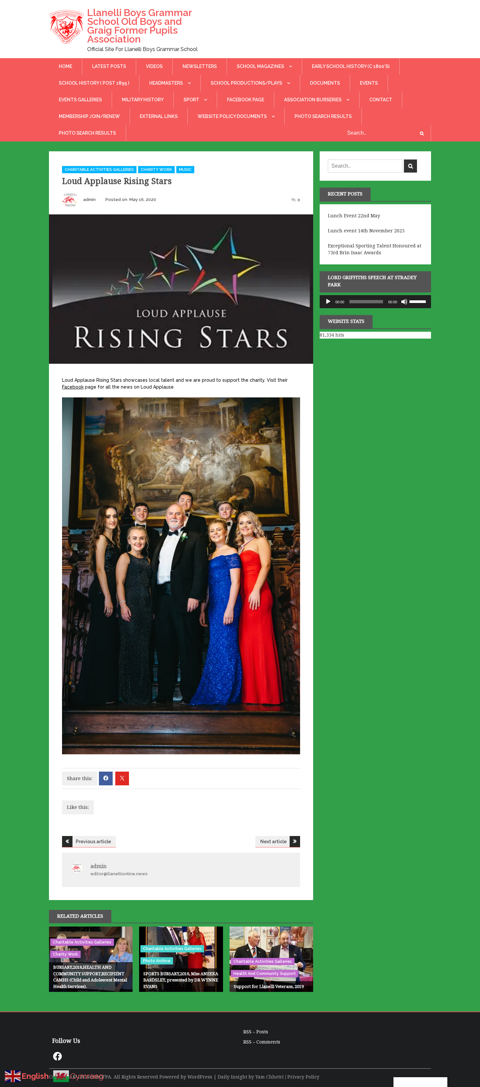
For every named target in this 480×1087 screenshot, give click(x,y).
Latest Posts (109, 66)
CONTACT (380, 99)
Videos (154, 66)
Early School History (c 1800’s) (351, 66)
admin (89, 199)
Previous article (93, 841)
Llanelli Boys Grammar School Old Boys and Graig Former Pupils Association (139, 26)
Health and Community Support (264, 973)
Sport (191, 99)
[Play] (328, 301)
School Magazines (260, 66)
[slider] (418, 301)
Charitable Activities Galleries (99, 169)
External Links (159, 116)
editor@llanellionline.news (119, 873)
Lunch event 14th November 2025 (366, 230)
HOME (65, 66)
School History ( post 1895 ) (94, 83)
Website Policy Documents (232, 116)
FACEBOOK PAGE (245, 99)
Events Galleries (80, 99)
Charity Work (156, 169)
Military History (143, 99)
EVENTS (369, 83)
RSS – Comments (261, 1042)
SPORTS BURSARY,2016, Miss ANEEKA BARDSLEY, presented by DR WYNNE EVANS (180, 980)
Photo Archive (156, 961)
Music (185, 169)
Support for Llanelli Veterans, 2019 (269, 986)
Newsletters (200, 66)
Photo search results (323, 116)
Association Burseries (313, 99)
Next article (273, 841)
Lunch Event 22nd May (354, 215)
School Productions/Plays (246, 83)
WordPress (199, 1076)
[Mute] (404, 301)
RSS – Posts (255, 1031)
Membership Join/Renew (89, 116)
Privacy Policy (303, 1076)
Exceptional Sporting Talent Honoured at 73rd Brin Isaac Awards (374, 249)
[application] (375, 301)
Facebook (73, 387)
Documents (325, 83)
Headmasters (166, 83)
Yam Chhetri (269, 1076)
